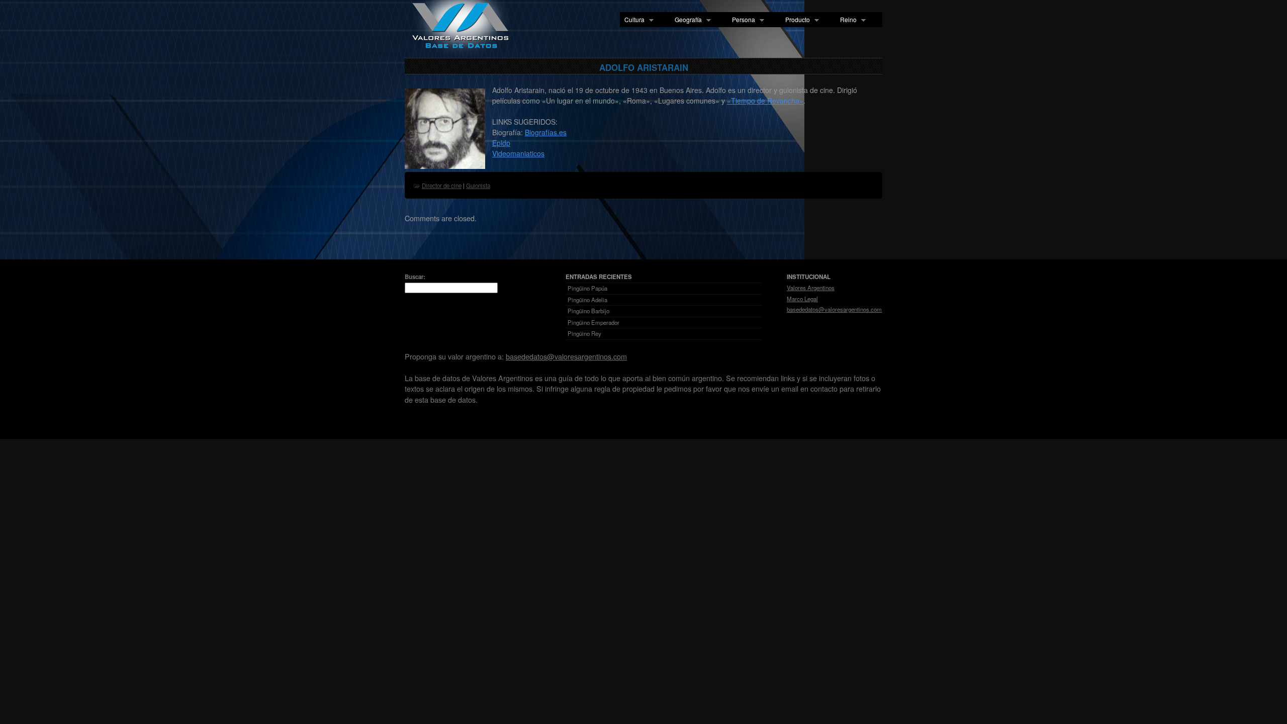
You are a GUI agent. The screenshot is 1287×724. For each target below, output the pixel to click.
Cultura (632, 20)
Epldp (501, 143)
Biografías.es (546, 132)
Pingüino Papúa (587, 288)
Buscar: (415, 277)
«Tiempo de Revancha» (765, 101)
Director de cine (442, 186)
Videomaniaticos (518, 153)
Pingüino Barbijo (588, 311)
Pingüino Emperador (593, 322)
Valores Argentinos (811, 288)
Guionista (478, 186)
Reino (846, 20)
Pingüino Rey (584, 333)
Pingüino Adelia (587, 300)
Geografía (686, 20)
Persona (741, 20)
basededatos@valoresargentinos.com (834, 309)
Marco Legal (802, 299)
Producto (795, 20)
